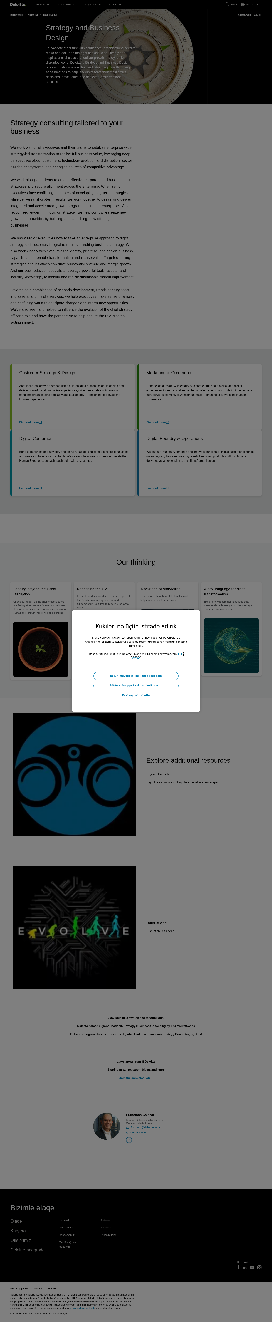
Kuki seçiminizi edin (136, 695)
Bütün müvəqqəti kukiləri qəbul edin (136, 676)
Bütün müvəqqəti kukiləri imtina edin (136, 685)
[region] (136, 661)
